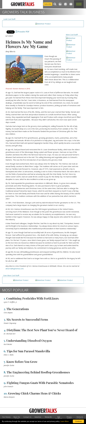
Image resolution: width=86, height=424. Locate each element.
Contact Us (27, 417)
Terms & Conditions (80, 418)
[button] (79, 4)
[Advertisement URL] (43, 23)
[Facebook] (65, 4)
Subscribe (47, 4)
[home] (22, 4)
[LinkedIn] (60, 4)
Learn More (64, 421)
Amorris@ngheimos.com (15, 268)
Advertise (37, 417)
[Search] (54, 4)
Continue (78, 421)
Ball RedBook (58, 418)
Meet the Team (17, 418)
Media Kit (48, 417)
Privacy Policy (69, 418)
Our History (6, 417)
